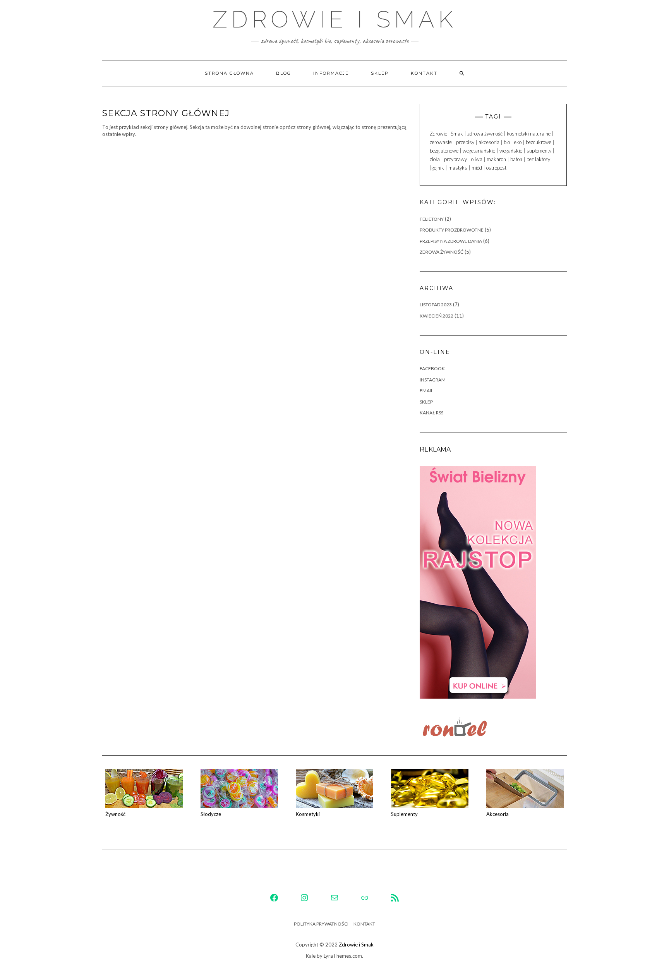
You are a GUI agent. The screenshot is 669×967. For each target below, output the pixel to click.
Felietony (432, 219)
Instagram (433, 380)
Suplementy (404, 814)
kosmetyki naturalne (529, 134)
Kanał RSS (431, 413)
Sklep (380, 73)
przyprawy (455, 159)
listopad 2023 (436, 304)
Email (426, 390)
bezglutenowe (444, 151)
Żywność (115, 814)
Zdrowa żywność (441, 252)
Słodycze (211, 814)
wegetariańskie (479, 151)
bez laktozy (538, 159)
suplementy (539, 151)
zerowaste (441, 142)
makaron (496, 159)
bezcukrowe (538, 142)
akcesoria (489, 142)
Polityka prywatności (321, 924)
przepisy (465, 142)
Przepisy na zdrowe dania (451, 241)
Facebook (432, 368)
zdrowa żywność (485, 134)
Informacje (331, 73)
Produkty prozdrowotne (452, 230)
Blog (283, 73)
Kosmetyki (308, 814)
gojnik (438, 168)
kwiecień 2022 (436, 316)
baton (516, 159)
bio (507, 142)
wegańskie (510, 151)
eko (517, 142)
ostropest (496, 168)
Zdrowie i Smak (335, 19)
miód (477, 168)
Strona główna (229, 73)
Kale (311, 956)
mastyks (457, 168)
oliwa (476, 159)
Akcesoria (497, 814)
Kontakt (424, 73)
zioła (435, 159)
